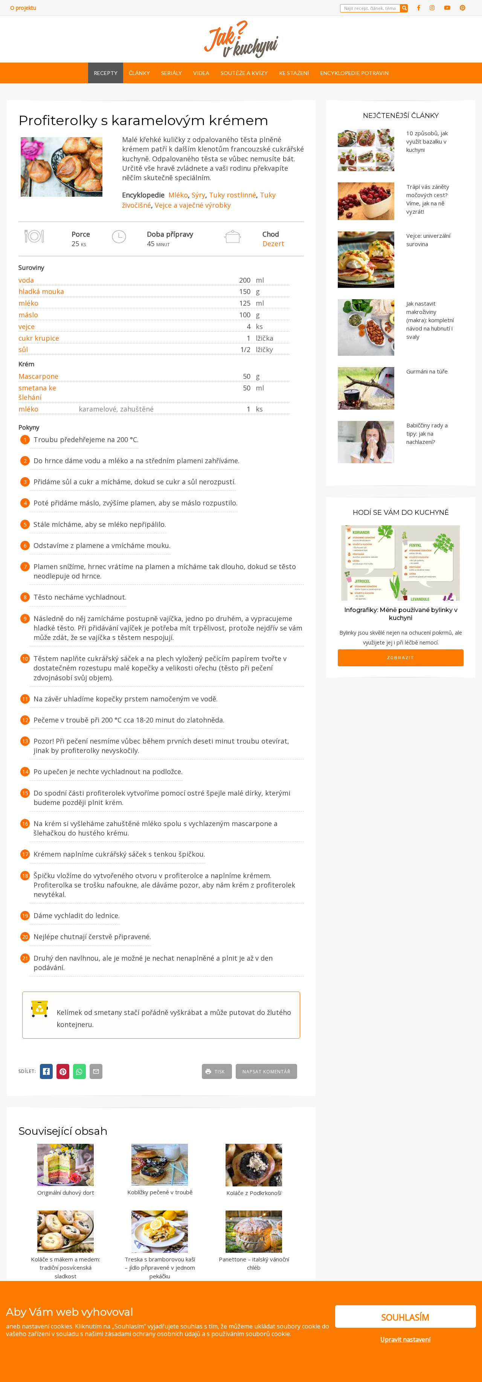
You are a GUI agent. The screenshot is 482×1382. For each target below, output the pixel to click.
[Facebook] (418, 7)
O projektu (23, 7)
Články (139, 73)
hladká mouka (41, 291)
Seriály (171, 73)
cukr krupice (38, 338)
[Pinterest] (462, 7)
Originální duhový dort (65, 1192)
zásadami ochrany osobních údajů (152, 1334)
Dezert (273, 243)
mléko (28, 303)
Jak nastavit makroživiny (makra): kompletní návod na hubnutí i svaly (430, 320)
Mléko (178, 194)
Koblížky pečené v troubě (159, 1192)
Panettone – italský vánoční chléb (254, 1263)
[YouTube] (447, 7)
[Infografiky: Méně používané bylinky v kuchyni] (401, 562)
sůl (23, 349)
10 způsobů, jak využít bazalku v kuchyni (427, 141)
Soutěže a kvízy (244, 73)
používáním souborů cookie (250, 1334)
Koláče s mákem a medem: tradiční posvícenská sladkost (65, 1267)
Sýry (198, 194)
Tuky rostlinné (232, 194)
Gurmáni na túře (427, 371)
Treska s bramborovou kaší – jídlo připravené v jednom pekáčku (160, 1267)
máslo (28, 314)
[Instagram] (432, 7)
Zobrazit (400, 657)
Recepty (105, 73)
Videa (201, 73)
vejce (26, 326)
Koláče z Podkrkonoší (253, 1193)
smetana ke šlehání (37, 392)
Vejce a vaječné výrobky (193, 205)
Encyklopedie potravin (354, 73)
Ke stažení (294, 73)
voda (26, 280)
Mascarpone (38, 376)
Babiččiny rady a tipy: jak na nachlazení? (427, 433)
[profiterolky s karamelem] (61, 196)
